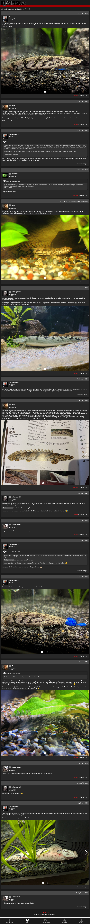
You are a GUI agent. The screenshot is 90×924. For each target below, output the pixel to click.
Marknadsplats (45, 922)
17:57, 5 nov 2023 (82, 540)
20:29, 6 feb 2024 (82, 783)
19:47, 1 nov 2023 (82, 288)
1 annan (75, 124)
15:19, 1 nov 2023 (82, 101)
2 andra (75, 95)
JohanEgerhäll (16, 292)
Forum (27, 922)
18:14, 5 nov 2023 (82, 576)
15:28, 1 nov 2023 (82, 130)
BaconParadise (16, 524)
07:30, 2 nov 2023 (82, 379)
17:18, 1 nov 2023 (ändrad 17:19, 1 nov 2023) (74, 201)
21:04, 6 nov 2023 (82, 763)
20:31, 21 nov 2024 (82, 893)
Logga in (81, 922)
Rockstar (64, 922)
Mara (13, 105)
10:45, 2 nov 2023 (82, 493)
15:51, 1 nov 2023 (82, 170)
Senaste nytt (9, 922)
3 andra (75, 757)
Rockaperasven (14, 17)
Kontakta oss (45, 913)
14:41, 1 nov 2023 (82, 13)
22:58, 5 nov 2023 (82, 662)
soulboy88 (15, 173)
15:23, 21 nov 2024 (82, 803)
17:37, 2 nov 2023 (82, 520)
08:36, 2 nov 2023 (82, 400)
